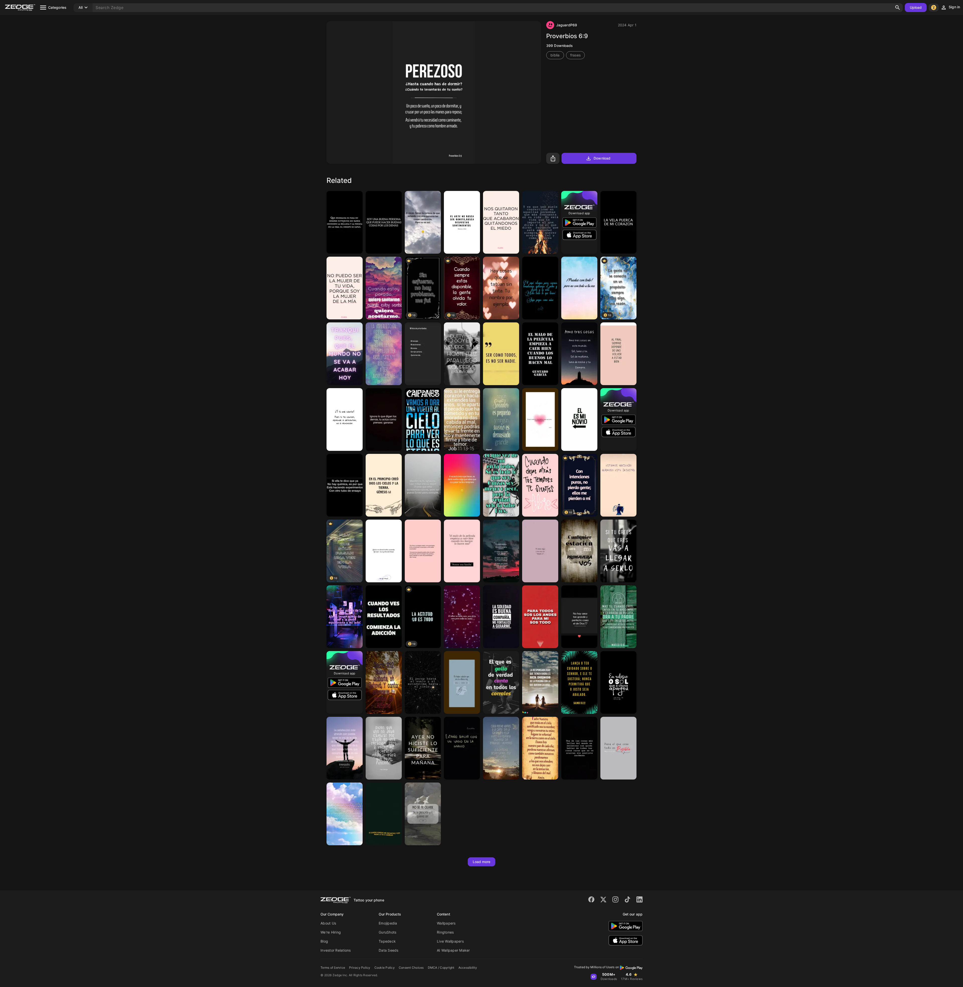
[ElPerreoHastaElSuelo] (423, 682)
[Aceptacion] (384, 748)
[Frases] (423, 222)
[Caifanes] (423, 419)
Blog (324, 941)
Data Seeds (388, 950)
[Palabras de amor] (579, 353)
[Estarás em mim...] (384, 551)
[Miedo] (501, 222)
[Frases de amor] (579, 551)
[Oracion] (618, 616)
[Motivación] (345, 419)
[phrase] (579, 748)
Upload (916, 7)
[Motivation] (501, 616)
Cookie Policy (384, 967)
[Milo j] (618, 485)
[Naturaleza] (501, 748)
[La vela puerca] (618, 222)
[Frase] (540, 551)
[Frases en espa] (384, 419)
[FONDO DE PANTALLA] (579, 288)
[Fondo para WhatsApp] (579, 616)
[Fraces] (423, 485)
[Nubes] (384, 288)
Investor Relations (335, 950)
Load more (482, 862)
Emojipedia (388, 923)
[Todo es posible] (618, 748)
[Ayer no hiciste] (423, 748)
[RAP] (462, 353)
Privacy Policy (359, 967)
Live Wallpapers (450, 941)
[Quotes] (501, 419)
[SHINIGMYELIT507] (345, 616)
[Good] (384, 222)
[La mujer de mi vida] (345, 288)
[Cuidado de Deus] (579, 682)
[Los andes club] (540, 616)
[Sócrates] (345, 222)
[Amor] (501, 288)
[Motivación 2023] (384, 616)
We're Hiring (330, 932)
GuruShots (387, 932)
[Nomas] (423, 814)
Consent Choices (411, 967)
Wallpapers (446, 923)
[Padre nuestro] (540, 748)
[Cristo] (501, 551)
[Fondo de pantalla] (423, 353)
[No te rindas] (540, 288)
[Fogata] (540, 222)
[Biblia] (384, 682)
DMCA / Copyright (441, 967)
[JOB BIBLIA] (462, 419)
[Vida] (462, 748)
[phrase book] (462, 222)
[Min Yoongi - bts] (423, 551)
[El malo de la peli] (540, 353)
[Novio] (579, 419)
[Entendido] (384, 814)
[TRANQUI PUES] (345, 353)
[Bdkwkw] (462, 551)
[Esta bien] (618, 353)
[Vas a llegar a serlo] (618, 551)
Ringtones (445, 932)
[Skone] (501, 682)
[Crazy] (384, 353)
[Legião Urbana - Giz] (618, 682)
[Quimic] (345, 485)
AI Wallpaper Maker (453, 950)
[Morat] (540, 419)
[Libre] (540, 485)
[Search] (897, 7)
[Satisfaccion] (345, 748)
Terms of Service (332, 967)
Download (602, 158)
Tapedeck (387, 941)
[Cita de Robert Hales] (540, 682)
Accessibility (467, 967)
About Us (328, 923)
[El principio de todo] (384, 485)
